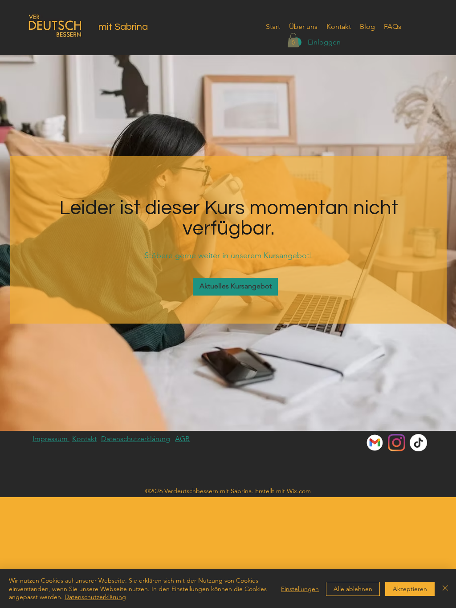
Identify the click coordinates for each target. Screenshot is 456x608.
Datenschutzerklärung (95, 597)
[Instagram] (396, 442)
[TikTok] (418, 442)
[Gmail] (374, 442)
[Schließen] (445, 588)
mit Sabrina (123, 27)
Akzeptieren (410, 589)
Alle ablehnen (353, 589)
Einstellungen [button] (300, 589)
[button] (293, 40)
